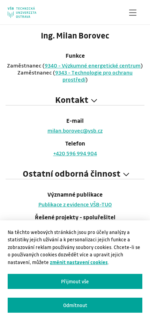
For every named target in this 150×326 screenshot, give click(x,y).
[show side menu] (132, 14)
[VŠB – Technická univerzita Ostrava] (22, 12)
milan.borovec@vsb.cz (75, 130)
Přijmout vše (75, 281)
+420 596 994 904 (75, 153)
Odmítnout (75, 305)
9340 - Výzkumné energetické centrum (93, 65)
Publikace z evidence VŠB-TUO (75, 204)
